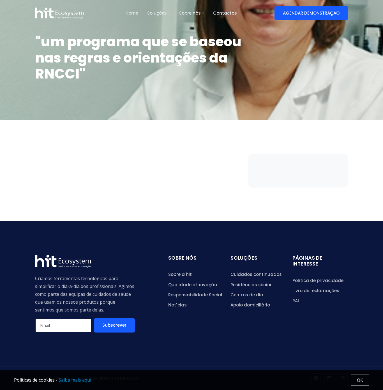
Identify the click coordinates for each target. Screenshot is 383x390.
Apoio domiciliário (250, 305)
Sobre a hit (180, 274)
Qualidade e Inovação (192, 285)
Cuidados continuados (256, 274)
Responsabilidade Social (195, 295)
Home (132, 13)
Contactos (225, 13)
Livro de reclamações (315, 291)
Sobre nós (190, 13)
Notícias (177, 305)
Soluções (157, 13)
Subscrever (114, 325)
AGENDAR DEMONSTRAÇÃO (311, 13)
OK (360, 380)
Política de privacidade (317, 280)
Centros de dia (246, 295)
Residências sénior (251, 285)
